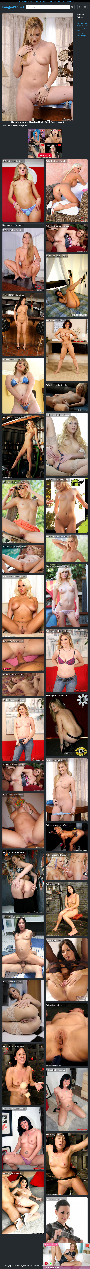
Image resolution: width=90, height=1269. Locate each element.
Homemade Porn (49, 1)
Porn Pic (80, 33)
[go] (72, 7)
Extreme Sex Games (66, 1)
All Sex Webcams (23, 1)
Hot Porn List (36, 1)
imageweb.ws (13, 7)
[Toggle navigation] (85, 7)
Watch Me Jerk (82, 26)
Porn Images (81, 36)
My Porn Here (82, 23)
